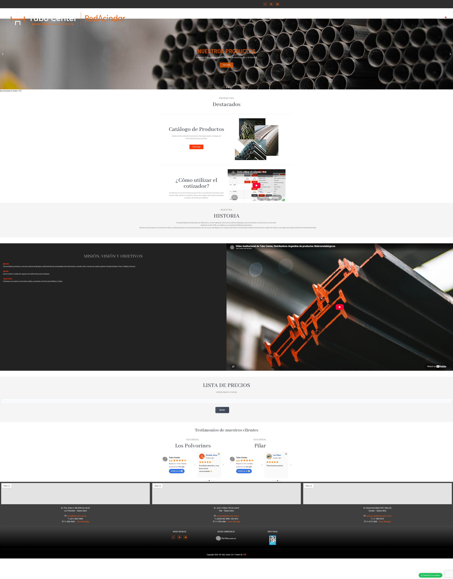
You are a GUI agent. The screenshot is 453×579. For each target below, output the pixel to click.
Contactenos (274, 18)
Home (235, 18)
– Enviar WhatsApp (82, 521)
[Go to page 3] (211, 480)
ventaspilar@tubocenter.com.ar (227, 516)
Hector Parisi (211, 455)
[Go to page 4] (213, 480)
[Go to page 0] (204, 480)
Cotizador (246, 18)
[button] (2, 54)
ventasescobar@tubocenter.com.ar (379, 516)
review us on (175, 471)
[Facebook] (271, 4)
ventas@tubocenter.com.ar (76, 516)
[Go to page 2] (209, 480)
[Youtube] (277, 4)
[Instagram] (265, 4)
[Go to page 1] (206, 480)
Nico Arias (277, 455)
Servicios (260, 18)
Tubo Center (174, 457)
